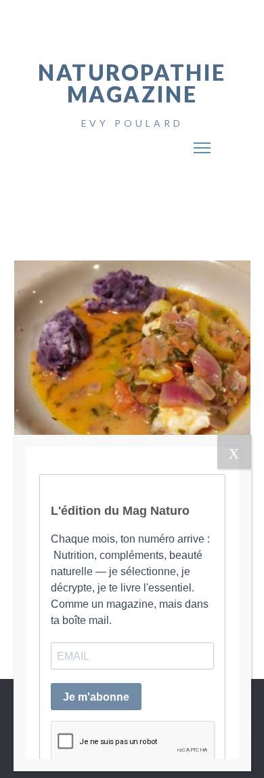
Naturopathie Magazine (132, 83)
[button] (202, 143)
